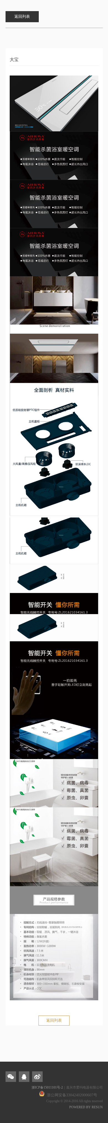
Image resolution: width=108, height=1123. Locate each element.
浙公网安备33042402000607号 (72, 1095)
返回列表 (54, 1020)
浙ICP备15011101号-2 (47, 1087)
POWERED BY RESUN (86, 1107)
